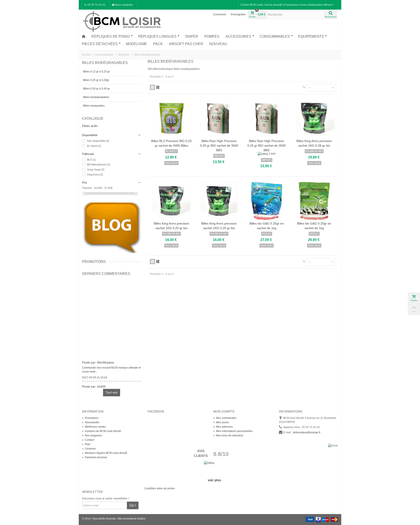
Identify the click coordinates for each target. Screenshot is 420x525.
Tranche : (87, 188)
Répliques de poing (110, 36)
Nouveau (218, 44)
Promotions (94, 261)
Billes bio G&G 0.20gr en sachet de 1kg (314, 226)
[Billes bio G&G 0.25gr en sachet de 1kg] (266, 201)
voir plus (214, 480)
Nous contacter (123, 4)
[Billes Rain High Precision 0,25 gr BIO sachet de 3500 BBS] (266, 118)
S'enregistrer (238, 14)
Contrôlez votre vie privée (159, 488)
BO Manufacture (98, 164)
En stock (94, 145)
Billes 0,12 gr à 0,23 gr (96, 71)
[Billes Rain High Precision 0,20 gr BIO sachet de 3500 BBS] (219, 118)
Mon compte (223, 411)
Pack (158, 44)
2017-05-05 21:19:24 (94, 375)
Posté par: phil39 (93, 384)
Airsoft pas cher (186, 44)
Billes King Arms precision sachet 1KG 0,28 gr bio (314, 143)
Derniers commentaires (106, 274)
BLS (91, 159)
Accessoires (238, 36)
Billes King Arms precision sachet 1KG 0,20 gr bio (171, 226)
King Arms (95, 174)
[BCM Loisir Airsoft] (122, 20)
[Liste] (157, 87)
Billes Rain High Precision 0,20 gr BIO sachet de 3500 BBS (219, 145)
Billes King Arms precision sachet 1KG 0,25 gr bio (219, 226)
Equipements (311, 36)
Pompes (211, 36)
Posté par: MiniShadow (98, 360)
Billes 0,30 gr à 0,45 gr (96, 88)
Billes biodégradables (96, 97)
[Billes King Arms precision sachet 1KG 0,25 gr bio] (219, 201)
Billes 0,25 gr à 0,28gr (96, 80)
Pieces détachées (100, 44)
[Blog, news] (111, 227)
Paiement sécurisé (94, 457)
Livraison (89, 448)
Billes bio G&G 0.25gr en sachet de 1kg (267, 226)
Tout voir (111, 392)
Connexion (219, 14)
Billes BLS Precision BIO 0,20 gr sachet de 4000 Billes (171, 143)
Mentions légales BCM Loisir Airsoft (104, 453)
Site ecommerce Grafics (131, 518)
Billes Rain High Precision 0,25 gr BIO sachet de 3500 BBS (266, 145)
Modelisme (136, 44)
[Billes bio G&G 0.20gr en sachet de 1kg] (314, 201)
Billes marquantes (94, 105)
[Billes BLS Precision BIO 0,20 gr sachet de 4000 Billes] (171, 118)
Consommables (275, 36)
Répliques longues (157, 36)
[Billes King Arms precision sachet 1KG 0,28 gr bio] (314, 118)
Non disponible (98, 140)
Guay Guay (95, 169)
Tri (304, 87)
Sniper (191, 36)
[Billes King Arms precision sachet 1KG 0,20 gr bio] (171, 201)
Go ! (133, 505)
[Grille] (152, 87)
